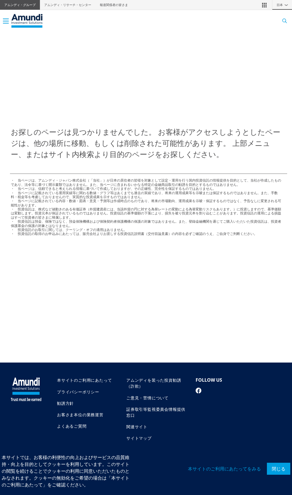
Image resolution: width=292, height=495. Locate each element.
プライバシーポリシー (78, 392)
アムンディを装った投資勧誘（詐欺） (153, 383)
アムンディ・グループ (20, 5)
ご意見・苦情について (147, 398)
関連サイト (136, 426)
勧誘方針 (65, 403)
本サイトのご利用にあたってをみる (224, 469)
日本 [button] (282, 5)
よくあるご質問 (72, 426)
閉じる (278, 469)
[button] (264, 5)
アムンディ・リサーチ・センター (67, 5)
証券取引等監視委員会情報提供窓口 (155, 412)
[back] (276, 276)
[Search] (282, 21)
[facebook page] (199, 391)
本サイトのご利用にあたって (84, 380)
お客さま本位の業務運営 (80, 414)
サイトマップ (139, 438)
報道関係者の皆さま (114, 5)
